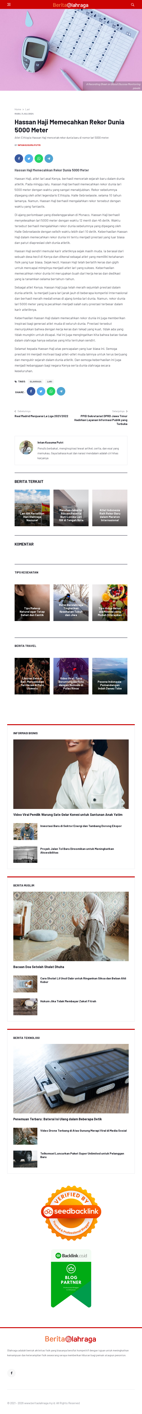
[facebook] (19, 158)
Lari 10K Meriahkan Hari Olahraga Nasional (32, 517)
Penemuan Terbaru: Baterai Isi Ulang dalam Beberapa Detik (57, 1119)
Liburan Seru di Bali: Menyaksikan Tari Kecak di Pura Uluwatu (32, 683)
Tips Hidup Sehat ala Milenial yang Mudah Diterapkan (110, 612)
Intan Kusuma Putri (29, 145)
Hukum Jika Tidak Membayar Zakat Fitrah (68, 1001)
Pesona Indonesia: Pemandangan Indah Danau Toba (110, 685)
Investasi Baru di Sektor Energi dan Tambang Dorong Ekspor (81, 826)
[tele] (49, 158)
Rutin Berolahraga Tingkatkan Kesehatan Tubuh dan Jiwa (71, 610)
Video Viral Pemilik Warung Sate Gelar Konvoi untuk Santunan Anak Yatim (67, 814)
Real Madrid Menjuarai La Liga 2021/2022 (41, 416)
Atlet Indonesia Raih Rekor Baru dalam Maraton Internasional (109, 515)
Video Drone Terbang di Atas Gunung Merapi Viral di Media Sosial (83, 1130)
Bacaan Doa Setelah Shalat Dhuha (38, 967)
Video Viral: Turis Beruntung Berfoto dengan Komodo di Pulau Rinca (71, 683)
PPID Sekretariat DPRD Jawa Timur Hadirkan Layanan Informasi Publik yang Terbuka (100, 419)
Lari (27, 109)
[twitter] (29, 158)
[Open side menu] (9, 4)
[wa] (39, 158)
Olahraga (35, 381)
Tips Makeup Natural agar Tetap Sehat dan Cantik (32, 612)
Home (18, 109)
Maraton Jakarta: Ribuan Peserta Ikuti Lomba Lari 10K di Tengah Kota (71, 515)
